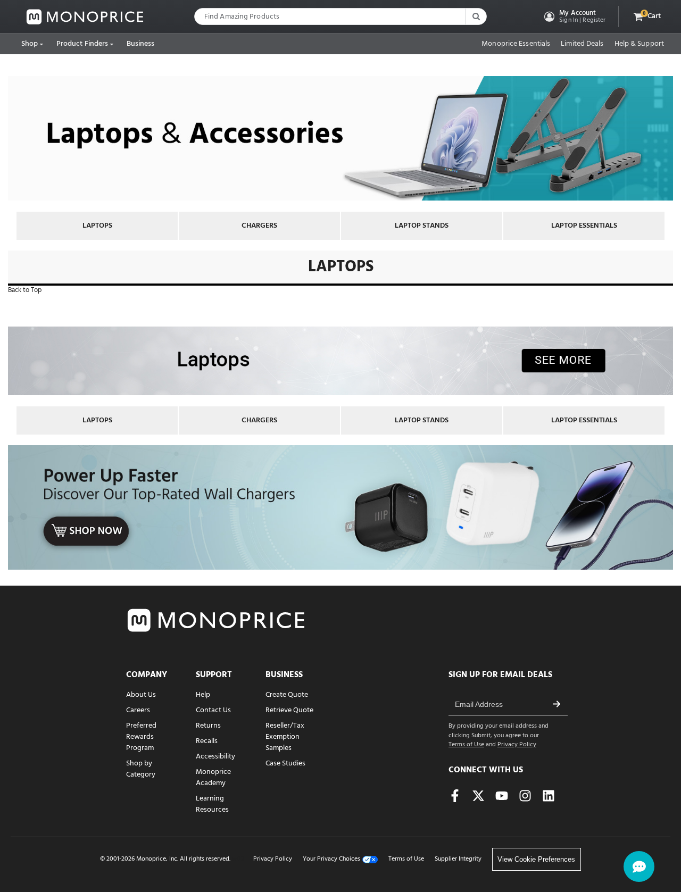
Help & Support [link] (639, 44)
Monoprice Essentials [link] (515, 44)
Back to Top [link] (24, 290)
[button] (574, 16)
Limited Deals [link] (582, 44)
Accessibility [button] (215, 756)
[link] (85, 17)
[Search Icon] (475, 16)
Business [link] (141, 44)
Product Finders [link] (82, 44)
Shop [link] (29, 44)
